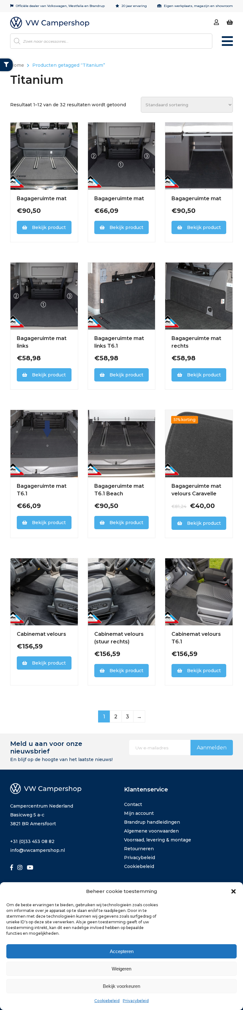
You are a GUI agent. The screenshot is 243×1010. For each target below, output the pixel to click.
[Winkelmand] (230, 23)
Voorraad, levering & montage (157, 840)
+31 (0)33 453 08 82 (32, 841)
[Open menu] (227, 44)
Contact (133, 804)
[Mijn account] (216, 23)
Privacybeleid (136, 1000)
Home (17, 65)
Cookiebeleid (107, 1000)
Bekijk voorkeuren (121, 986)
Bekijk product (49, 227)
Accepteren (122, 951)
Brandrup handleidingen (152, 822)
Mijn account (139, 813)
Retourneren (139, 849)
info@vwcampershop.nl (37, 850)
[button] (233, 891)
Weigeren (121, 968)
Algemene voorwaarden (151, 831)
